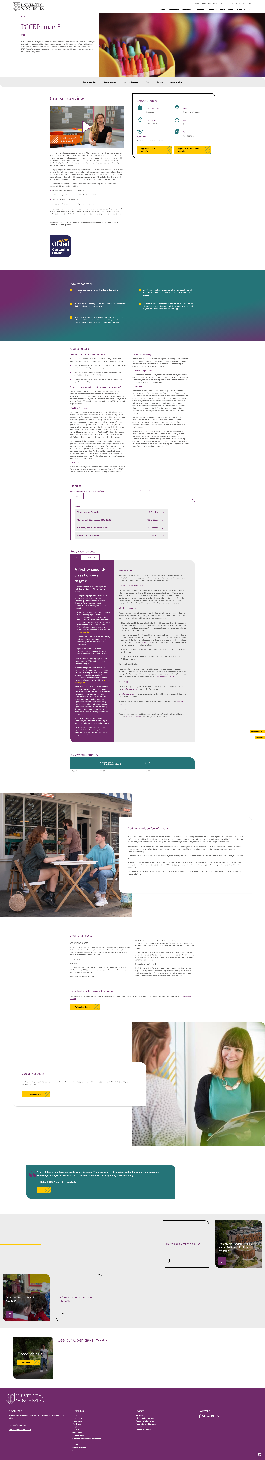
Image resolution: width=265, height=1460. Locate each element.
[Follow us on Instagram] (208, 1416)
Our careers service (33, 1094)
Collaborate (200, 9)
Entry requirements (130, 82)
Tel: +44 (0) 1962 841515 (18, 1425)
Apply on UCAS (176, 82)
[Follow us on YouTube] (213, 1416)
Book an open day (257, 731)
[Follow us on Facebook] (200, 1416)
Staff (209, 3)
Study (162, 9)
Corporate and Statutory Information (86, 1438)
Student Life (187, 9)
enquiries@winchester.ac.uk (20, 1430)
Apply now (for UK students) (148, 150)
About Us (75, 1430)
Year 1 (77, 496)
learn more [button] (26, 1363)
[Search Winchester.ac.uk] (248, 10)
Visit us (231, 9)
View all (100, 1340)
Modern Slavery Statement (146, 1424)
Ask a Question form (133, 717)
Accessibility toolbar (243, 3)
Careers (160, 82)
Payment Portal (78, 1436)
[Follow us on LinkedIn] (218, 1416)
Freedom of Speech (143, 1430)
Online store (77, 1433)
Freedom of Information (145, 1421)
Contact (231, 3)
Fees (147, 82)
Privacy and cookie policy (145, 1418)
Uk (76, 557)
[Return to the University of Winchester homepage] (132, 1398)
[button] (121, 512)
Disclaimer (140, 1415)
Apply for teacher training (131, 689)
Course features (110, 82)
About (222, 9)
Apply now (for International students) (189, 150)
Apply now (259, 737)
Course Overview (89, 82)
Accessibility (140, 1427)
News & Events (200, 3)
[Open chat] (260, 1455)
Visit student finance (82, 1007)
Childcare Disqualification (164, 676)
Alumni (223, 3)
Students (216, 3)
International (173, 9)
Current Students (79, 1447)
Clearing (241, 9)
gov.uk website (85, 632)
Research (213, 9)
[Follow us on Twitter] (204, 1416)
